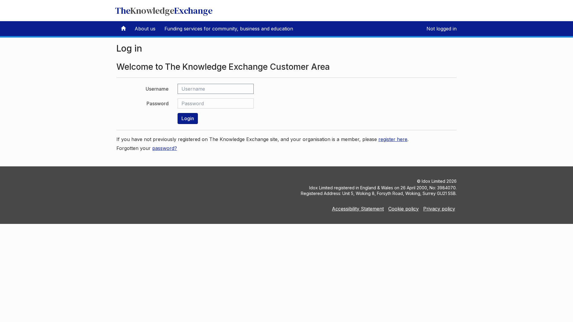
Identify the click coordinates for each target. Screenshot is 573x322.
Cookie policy (403, 209)
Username (157, 89)
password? (164, 148)
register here (392, 139)
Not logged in (441, 29)
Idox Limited (433, 181)
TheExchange (163, 10)
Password (158, 103)
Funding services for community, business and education (228, 29)
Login (187, 118)
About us (145, 29)
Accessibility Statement (358, 209)
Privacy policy (439, 209)
